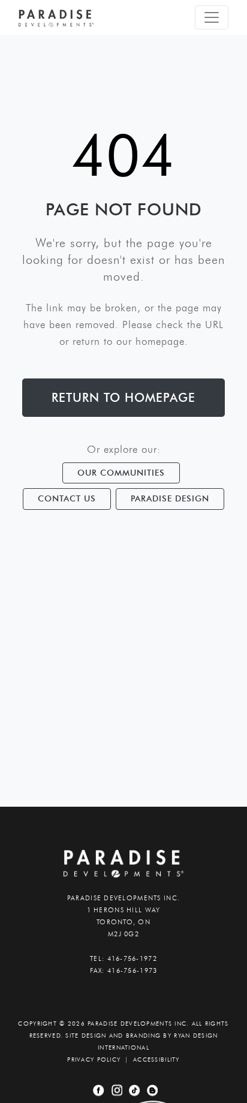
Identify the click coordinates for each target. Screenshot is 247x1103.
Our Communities (121, 472)
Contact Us (67, 498)
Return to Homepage (123, 397)
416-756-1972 (132, 958)
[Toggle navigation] (211, 17)
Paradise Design (170, 498)
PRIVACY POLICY (94, 1059)
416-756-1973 (132, 970)
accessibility (156, 1059)
